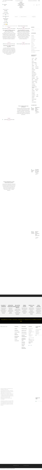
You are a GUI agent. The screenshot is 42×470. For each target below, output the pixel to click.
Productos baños (34, 47)
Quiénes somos (24, 330)
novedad (33, 90)
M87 (32, 79)
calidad (33, 65)
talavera (33, 97)
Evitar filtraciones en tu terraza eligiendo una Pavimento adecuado (23, 31)
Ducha (32, 42)
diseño (33, 68)
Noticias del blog (24, 328)
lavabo (37, 78)
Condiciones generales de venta (24, 339)
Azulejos (5, 10)
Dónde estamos (24, 332)
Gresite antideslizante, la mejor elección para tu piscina (8, 182)
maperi (33, 82)
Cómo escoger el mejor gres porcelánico (23, 106)
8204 (36, 58)
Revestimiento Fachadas (21, 5)
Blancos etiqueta (34, 62)
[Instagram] (39, 0)
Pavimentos (21, 2)
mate (36, 82)
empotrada (33, 69)
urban (33, 100)
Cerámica (32, 36)
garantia (33, 71)
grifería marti (33, 75)
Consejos (32, 38)
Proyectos (21, 7)
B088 (35, 59)
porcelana (33, 93)
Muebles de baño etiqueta (34, 87)
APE (32, 59)
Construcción (5, 22)
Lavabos (32, 43)
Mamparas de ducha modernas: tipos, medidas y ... (37, 109)
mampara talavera (34, 81)
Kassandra (33, 78)
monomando (33, 85)
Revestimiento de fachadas (35, 50)
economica (36, 68)
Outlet (5, 24)
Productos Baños (21, 4)
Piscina (32, 46)
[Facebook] (38, 0)
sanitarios (33, 96)
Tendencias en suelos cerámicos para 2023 (9, 46)
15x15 (33, 58)
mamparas (36, 79)
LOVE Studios (21, 465)
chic (36, 65)
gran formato (33, 72)
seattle (37, 96)
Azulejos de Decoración (21, 3)
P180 (36, 90)
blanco (33, 61)
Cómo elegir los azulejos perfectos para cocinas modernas (9, 31)
